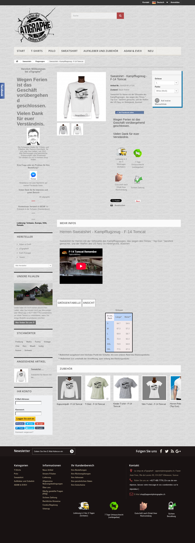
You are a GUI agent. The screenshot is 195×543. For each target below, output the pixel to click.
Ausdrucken (120, 205)
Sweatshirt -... (37, 369)
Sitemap (46, 509)
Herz (25, 346)
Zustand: (114, 90)
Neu (150, 51)
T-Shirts (37, 51)
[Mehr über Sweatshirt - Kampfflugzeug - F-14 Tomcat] (21, 375)
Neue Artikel (48, 470)
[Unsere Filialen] (33, 294)
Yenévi (22, 257)
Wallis (29, 342)
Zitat (17, 346)
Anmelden (175, 2)
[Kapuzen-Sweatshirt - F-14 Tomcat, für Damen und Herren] (69, 388)
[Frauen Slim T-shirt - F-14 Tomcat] (154, 388)
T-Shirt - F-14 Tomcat (95, 404)
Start (21, 51)
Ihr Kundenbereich (82, 465)
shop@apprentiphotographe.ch (152, 494)
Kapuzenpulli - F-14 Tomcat (69, 404)
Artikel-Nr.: (115, 86)
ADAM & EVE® (133, 51)
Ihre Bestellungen (79, 470)
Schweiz (28, 350)
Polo (51, 51)
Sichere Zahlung (137, 188)
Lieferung (47, 477)
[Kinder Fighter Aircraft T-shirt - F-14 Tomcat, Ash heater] (126, 388)
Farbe (159, 87)
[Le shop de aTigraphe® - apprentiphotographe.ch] (40, 25)
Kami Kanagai (25, 253)
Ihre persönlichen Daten (81, 481)
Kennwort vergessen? (24, 432)
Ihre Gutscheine (78, 485)
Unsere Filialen (28, 276)
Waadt (32, 346)
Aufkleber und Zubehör (101, 51)
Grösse (159, 80)
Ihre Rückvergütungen (81, 474)
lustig (41, 346)
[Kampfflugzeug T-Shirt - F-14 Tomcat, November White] (97, 388)
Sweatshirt (69, 51)
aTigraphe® (24, 249)
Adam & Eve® (25, 244)
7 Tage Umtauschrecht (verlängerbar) (137, 164)
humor (18, 350)
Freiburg (19, 342)
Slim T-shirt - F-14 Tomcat (154, 404)
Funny (38, 342)
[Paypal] (20, 428)
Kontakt (145, 2)
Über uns (47, 487)
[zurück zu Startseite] (17, 61)
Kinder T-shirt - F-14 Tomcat (122, 404)
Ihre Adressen (77, 477)
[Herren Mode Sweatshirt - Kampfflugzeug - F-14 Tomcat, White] (77, 129)
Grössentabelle (69, 302)
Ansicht (89, 302)
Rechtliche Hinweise (51, 501)
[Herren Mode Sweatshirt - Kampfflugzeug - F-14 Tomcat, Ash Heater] (63, 129)
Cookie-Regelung (50, 505)
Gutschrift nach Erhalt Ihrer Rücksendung (121, 187)
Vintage (47, 342)
